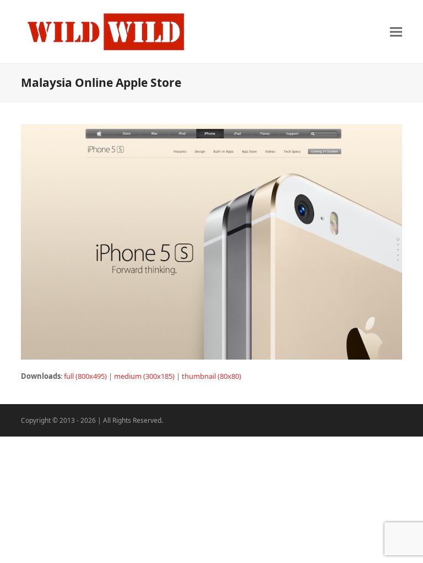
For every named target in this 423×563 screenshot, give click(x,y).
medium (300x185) (144, 376)
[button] (396, 31)
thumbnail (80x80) (211, 376)
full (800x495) (85, 376)
